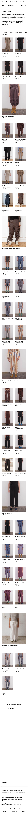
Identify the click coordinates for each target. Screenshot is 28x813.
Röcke (20, 32)
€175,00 (4, 165)
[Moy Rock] (20, 442)
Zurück (5, 32)
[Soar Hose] (20, 177)
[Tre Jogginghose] (7, 154)
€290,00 (4, 142)
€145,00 (17, 296)
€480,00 (17, 188)
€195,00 (4, 514)
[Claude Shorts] (7, 286)
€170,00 (17, 273)
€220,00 (4, 117)
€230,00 (4, 475)
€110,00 (17, 453)
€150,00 (4, 56)
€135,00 (4, 250)
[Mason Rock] (14, 99)
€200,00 (17, 78)
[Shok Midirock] (20, 574)
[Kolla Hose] (14, 628)
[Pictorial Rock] (7, 200)
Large (6, 34)
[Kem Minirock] (7, 263)
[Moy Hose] (20, 418)
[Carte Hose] (7, 332)
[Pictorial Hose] (14, 231)
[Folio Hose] (20, 597)
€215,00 (17, 142)
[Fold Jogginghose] (20, 130)
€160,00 (4, 78)
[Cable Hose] (7, 527)
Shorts (25, 32)
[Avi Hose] (7, 465)
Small (3, 34)
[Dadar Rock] (7, 68)
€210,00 (4, 453)
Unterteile (11, 32)
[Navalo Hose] (7, 442)
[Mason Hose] (7, 130)
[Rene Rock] (7, 597)
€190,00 (4, 344)
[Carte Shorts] (20, 309)
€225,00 (4, 274)
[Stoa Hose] (20, 68)
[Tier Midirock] (7, 177)
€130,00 (17, 321)
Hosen (16, 32)
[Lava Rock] (7, 418)
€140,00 (4, 382)
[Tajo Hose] (20, 154)
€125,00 (4, 297)
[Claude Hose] (20, 263)
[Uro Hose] (7, 44)
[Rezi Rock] (7, 551)
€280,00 (4, 188)
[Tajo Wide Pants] (7, 395)
